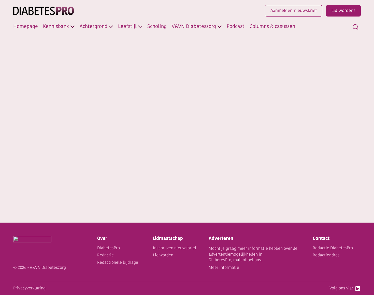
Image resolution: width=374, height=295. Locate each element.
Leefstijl (127, 26)
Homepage (25, 26)
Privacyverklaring (29, 288)
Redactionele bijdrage (117, 263)
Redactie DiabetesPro (333, 248)
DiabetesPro (108, 248)
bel (250, 260)
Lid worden (163, 255)
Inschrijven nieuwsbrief (174, 248)
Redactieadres (326, 255)
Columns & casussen (272, 26)
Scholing (157, 26)
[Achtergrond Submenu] (111, 27)
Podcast (235, 26)
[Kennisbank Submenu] (72, 27)
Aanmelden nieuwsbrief (293, 11)
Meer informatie (224, 268)
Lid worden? (343, 11)
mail (237, 260)
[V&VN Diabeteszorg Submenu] (220, 27)
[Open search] (355, 27)
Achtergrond (93, 26)
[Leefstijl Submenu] (140, 27)
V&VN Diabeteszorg (194, 26)
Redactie (105, 255)
